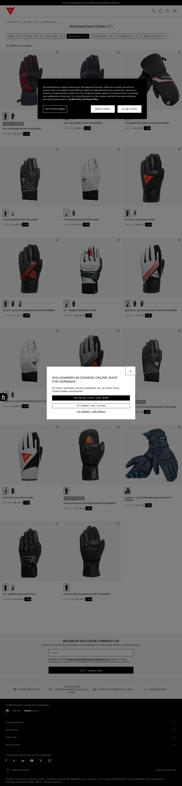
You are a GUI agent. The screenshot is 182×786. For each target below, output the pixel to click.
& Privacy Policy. (90, 99)
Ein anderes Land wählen (91, 411)
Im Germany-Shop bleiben (91, 405)
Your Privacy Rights (55, 109)
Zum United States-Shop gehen (91, 397)
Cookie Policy (75, 99)
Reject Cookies (102, 109)
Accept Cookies (129, 109)
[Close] (130, 371)
